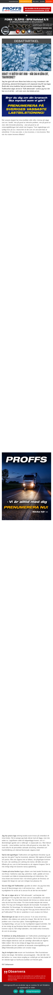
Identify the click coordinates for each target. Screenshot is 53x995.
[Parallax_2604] (26, 486)
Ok (16, 991)
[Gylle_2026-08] (26, 26)
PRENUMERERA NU (25, 1)
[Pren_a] (37, 9)
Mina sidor (36, 1)
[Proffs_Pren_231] (26, 105)
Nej (21, 991)
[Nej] (50, 988)
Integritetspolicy (33, 991)
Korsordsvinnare (13, 1)
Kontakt (42, 1)
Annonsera (49, 1)
